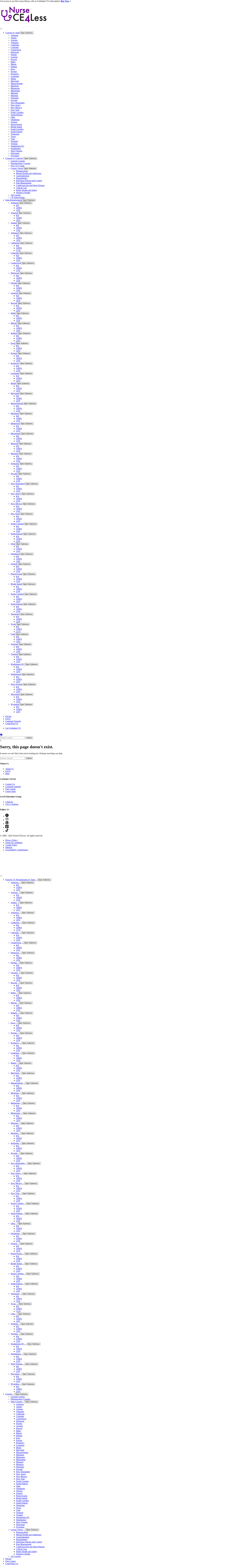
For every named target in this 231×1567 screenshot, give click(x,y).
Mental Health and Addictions (28, 173)
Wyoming (15, 156)
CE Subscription (18, 197)
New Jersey (16, 105)
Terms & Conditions (13, 842)
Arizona (14, 40)
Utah (13, 139)
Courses (8, 1394)
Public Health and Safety (26, 190)
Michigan (15, 86)
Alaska (14, 38)
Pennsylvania (16, 124)
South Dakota (16, 132)
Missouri (14, 93)
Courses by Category (14, 158)
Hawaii (14, 59)
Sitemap (8, 847)
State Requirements (13, 200)
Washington (16, 148)
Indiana (14, 67)
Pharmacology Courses (20, 163)
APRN (19, 208)
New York (15, 110)
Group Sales (10, 791)
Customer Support (13, 721)
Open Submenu (27, 33)
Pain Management (23, 183)
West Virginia (16, 151)
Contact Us (10, 784)
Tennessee (15, 134)
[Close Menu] (1, 875)
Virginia (14, 144)
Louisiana (15, 76)
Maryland (15, 81)
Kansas (14, 71)
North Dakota (16, 115)
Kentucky (15, 74)
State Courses (16, 1401)
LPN (18, 210)
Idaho (13, 62)
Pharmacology (22, 171)
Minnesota (15, 88)
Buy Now (65, 1)
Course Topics (17, 168)
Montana (14, 95)
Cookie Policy (11, 845)
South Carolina (17, 129)
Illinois (13, 64)
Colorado (15, 47)
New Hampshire (18, 103)
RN (17, 205)
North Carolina (17, 112)
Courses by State (12, 33)
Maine (13, 79)
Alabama (14, 35)
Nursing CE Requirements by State (20, 880)
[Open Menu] (1, 28)
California (15, 45)
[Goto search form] (1, 733)
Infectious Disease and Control (29, 180)
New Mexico (16, 107)
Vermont (14, 141)
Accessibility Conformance (16, 850)
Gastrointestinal (22, 176)
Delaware (15, 52)
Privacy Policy (11, 840)
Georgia (14, 57)
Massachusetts (17, 83)
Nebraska (15, 98)
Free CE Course (17, 166)
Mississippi (15, 91)
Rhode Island (16, 127)
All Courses (16, 195)
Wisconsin (15, 153)
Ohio (13, 117)
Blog (7, 773)
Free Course (10, 789)
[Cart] (1, 735)
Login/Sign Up (11, 723)
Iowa (13, 69)
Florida (14, 54)
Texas (13, 136)
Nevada (14, 100)
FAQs (7, 719)
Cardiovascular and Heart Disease (30, 185)
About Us (9, 769)
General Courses (18, 161)
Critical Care (21, 188)
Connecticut (16, 50)
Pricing (8, 716)
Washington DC (17, 146)
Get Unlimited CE (13, 728)
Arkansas (15, 42)
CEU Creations (11, 804)
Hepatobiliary (22, 178)
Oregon (14, 122)
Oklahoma (15, 119)
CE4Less (9, 802)
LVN (18, 250)
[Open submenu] (36, 880)
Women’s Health (23, 193)
